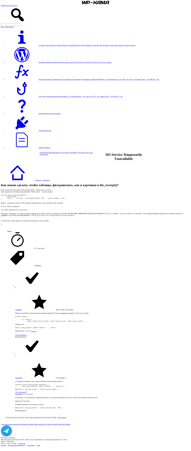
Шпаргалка (56, 62)
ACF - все (132, 79)
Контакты (53, 45)
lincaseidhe (18, 378)
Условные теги (57, 79)
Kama (17, 401)
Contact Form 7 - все (143, 79)
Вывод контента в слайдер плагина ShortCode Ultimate (52, 424)
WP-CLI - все (154, 79)
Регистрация (62, 417)
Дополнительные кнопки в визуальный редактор (17, 424)
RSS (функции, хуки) (89, 45)
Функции (49, 79)
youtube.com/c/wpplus (66, 310)
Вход (54, 417)
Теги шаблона (67, 79)
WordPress (49, 62)
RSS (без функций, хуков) (105, 45)
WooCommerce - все (114, 79)
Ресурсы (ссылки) (106, 62)
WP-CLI (97, 62)
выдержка (46, 180)
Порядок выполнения (54, 96)
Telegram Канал (62, 45)
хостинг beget (22, 443)
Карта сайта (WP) (71, 62)
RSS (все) (78, 45)
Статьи (38, 445)
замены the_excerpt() (67, 313)
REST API (90, 62)
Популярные (76, 79)
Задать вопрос (56, 113)
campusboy (18, 310)
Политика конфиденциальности (16, 445)
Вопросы (48, 113)
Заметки (47, 147)
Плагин (80, 62)
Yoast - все (125, 79)
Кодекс (63, 62)
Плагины (48, 130)
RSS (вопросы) (120, 45)
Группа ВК (71, 45)
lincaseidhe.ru (62, 378)
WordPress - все (103, 79)
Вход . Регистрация (7, 27)
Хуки (44, 96)
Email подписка (130, 45)
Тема (85, 62)
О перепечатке (31, 445)
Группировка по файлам (89, 79)
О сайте (47, 45)
